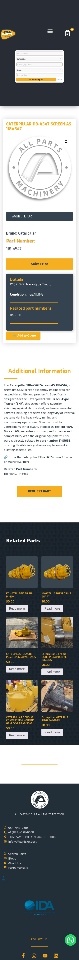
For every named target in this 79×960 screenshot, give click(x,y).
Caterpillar (27, 233)
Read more (17, 609)
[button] (50, 31)
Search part (37, 79)
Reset (60, 79)
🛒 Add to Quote (23, 335)
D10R (28, 216)
